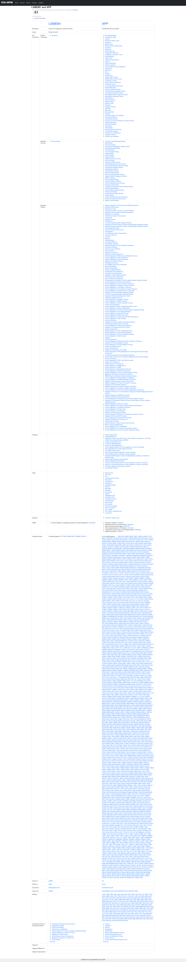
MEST (121, 707)
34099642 (120, 523)
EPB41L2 (124, 632)
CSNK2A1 (128, 608)
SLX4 (115, 809)
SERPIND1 (139, 801)
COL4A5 (130, 602)
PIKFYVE (135, 750)
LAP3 (145, 689)
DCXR (118, 613)
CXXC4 (104, 611)
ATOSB (120, 562)
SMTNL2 (149, 809)
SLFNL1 (104, 809)
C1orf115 (109, 575)
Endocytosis (108, 217)
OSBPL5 (116, 738)
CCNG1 (142, 585)
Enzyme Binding (109, 160)
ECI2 (127, 627)
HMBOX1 (125, 669)
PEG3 (130, 747)
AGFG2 (128, 543)
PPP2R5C (144, 761)
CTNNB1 (109, 609)
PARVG (134, 742)
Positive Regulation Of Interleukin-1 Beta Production (119, 285)
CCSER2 (104, 587)
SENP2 (128, 799)
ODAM (122, 735)
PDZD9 (121, 747)
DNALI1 (126, 622)
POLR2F (129, 757)
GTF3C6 (113, 662)
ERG (111, 634)
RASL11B (150, 778)
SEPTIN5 (145, 799)
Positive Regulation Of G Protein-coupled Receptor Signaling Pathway (124, 310)
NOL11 (112, 729)
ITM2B (124, 681)
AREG (133, 554)
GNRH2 (129, 655)
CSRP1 (133, 608)
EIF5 (108, 630)
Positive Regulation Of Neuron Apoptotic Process (119, 303)
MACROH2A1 (121, 698)
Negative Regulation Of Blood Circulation (116, 404)
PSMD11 (141, 768)
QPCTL (126, 773)
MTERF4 (109, 717)
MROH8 (108, 712)
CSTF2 (141, 608)
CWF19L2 (137, 609)
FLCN (148, 644)
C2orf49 (142, 575)
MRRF (123, 715)
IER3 (130, 674)
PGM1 (104, 749)
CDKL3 (125, 590)
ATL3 (116, 562)
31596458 (119, 531)
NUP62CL (129, 733)
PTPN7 (118, 771)
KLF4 (143, 686)
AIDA (112, 545)
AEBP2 (142, 541)
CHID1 (136, 595)
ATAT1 (131, 561)
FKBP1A (134, 644)
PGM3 (108, 749)
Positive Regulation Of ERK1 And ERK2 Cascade (119, 360)
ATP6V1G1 (105, 564)
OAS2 (108, 735)
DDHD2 (122, 613)
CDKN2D (140, 590)
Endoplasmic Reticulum (111, 53)
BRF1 (115, 571)
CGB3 (150, 594)
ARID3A (110, 557)
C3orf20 (146, 575)
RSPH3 (120, 794)
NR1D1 (104, 731)
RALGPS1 (105, 778)
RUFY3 (104, 796)
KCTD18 (104, 684)
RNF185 (114, 787)
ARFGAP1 (142, 554)
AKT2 (145, 545)
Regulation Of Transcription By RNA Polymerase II (119, 212)
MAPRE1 (130, 702)
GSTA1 (134, 660)
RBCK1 (120, 780)
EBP (107, 627)
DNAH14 (125, 620)
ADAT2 (119, 541)
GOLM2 (139, 655)
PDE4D (134, 745)
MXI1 (115, 719)
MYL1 (129, 719)
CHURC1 (120, 597)
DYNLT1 (125, 625)
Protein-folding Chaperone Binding (114, 190)
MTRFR (135, 717)
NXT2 (147, 733)
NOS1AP (133, 729)
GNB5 (112, 655)
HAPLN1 (104, 665)
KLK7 (115, 688)
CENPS (137, 592)
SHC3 (141, 804)
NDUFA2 (136, 722)
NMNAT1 (123, 728)
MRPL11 (123, 712)
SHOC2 (150, 804)
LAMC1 (137, 689)
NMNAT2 (128, 728)
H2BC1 (124, 663)
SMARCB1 (134, 809)
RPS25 (108, 792)
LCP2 (120, 691)
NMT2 (143, 728)
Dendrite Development (111, 268)
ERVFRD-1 (123, 634)
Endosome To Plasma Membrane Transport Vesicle (119, 121)
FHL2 (106, 644)
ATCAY (135, 561)
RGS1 (111, 783)
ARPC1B (119, 559)
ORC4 (139, 736)
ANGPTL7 (146, 547)
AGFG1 (124, 543)
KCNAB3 (115, 682)
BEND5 (131, 568)
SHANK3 (132, 804)
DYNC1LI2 (114, 625)
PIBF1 (114, 750)
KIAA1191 (140, 684)
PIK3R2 (125, 750)
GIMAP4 (104, 653)
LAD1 (124, 689)
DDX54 (125, 615)
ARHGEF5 (105, 557)
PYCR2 (104, 773)
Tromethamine (109, 481)
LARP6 (108, 691)
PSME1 (104, 769)
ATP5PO (142, 562)
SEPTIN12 (139, 799)
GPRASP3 (124, 658)
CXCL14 (142, 609)
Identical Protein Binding (112, 172)
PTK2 (139, 769)
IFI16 (133, 674)
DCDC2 (142, 611)
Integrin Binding (109, 153)
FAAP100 (148, 635)
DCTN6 (151, 611)
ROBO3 (136, 787)
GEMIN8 (135, 651)
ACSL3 (113, 540)
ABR (108, 538)
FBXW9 (122, 641)
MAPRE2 (135, 702)
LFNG (144, 691)
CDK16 (132, 588)
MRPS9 (119, 715)
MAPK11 (137, 700)
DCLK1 (146, 611)
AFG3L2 (110, 543)
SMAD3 (124, 809)
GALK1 (142, 649)
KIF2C (145, 684)
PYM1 (108, 773)
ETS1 (146, 634)
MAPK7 (148, 700)
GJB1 (124, 653)
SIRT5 (112, 806)
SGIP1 (135, 803)
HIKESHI (104, 669)
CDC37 (104, 588)
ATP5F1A (125, 562)
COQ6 (123, 604)
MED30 (143, 705)
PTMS (147, 769)
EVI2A (111, 635)
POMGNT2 (150, 757)
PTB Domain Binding (111, 192)
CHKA (140, 595)
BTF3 (137, 571)
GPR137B (105, 658)
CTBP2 (146, 608)
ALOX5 (137, 547)
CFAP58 (134, 594)
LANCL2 (141, 689)
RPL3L (109, 790)
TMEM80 (77, 536)
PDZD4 (117, 747)
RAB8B (123, 776)
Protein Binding (56, 141)
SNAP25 (118, 811)
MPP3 (140, 710)
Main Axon (108, 110)
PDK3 (147, 745)
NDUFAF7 (147, 722)
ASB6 (138, 559)
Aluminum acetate (110, 508)
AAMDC (126, 536)
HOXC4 (142, 670)
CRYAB (142, 606)
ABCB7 (131, 536)
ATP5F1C (131, 562)
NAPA (142, 721)
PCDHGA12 (133, 743)
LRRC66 (109, 696)
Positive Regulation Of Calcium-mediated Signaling (119, 334)
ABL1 (150, 536)
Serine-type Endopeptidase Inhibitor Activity (117, 146)
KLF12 (139, 686)
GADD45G (110, 649)
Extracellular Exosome (111, 119)
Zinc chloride (108, 509)
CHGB (132, 595)
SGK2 (138, 803)
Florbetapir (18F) (109, 497)
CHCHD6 (114, 595)
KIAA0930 (128, 684)
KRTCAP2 (105, 689)
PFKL (150, 747)
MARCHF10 (142, 702)
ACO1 (151, 538)
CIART (129, 597)
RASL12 (104, 780)
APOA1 (139, 552)
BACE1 (151, 564)
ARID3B (115, 557)
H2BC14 (129, 663)
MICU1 (104, 709)
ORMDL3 (104, 738)
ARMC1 (143, 557)
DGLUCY (140, 616)
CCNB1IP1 (123, 585)
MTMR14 (124, 717)
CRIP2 (138, 606)
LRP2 (144, 695)
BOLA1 (108, 571)
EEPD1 (145, 627)
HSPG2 (148, 672)
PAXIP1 (151, 742)
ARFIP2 (104, 555)
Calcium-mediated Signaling (113, 270)
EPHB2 (142, 632)
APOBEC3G (145, 552)
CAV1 (124, 581)
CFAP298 (118, 594)
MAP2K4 (120, 700)
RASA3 (126, 778)
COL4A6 (135, 602)
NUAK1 (137, 731)
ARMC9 (104, 559)
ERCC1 (108, 634)
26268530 (137, 530)
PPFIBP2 (138, 759)
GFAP (139, 651)
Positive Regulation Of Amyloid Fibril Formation (118, 418)
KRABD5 (139, 688)
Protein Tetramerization (111, 348)
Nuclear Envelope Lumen (112, 40)
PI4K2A (109, 750)
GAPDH (104, 651)
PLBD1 (107, 754)
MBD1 (124, 703)
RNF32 (119, 787)
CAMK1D (136, 578)
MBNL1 (133, 703)
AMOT (141, 547)
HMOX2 (115, 670)
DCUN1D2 (110, 613)
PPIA (148, 759)
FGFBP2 (135, 642)
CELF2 (115, 592)
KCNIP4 (124, 682)
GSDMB (117, 660)
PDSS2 (109, 747)
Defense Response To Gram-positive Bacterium (118, 332)
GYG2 (139, 662)
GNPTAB (123, 655)
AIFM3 (116, 545)
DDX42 (108, 615)
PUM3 (131, 771)
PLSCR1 (116, 756)
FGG (144, 642)
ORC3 (135, 736)
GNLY (119, 655)
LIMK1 (125, 693)
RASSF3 (109, 780)
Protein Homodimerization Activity (114, 174)
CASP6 (104, 581)
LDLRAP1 (125, 691)
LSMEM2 (69, 536)
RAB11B (145, 773)
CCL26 (117, 585)
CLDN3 (114, 599)
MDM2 (121, 705)
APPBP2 (115, 554)
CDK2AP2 (146, 588)
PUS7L (139, 771)
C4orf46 (114, 576)
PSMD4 (147, 768)
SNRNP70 (148, 811)
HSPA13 (120, 672)
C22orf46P (136, 575)
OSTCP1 (124, 738)
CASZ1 (113, 581)
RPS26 (113, 792)
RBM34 (129, 780)
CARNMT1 (135, 580)
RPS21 (104, 792)
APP (105, 23)
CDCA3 (119, 588)
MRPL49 (124, 714)
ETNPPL (142, 634)
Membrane (55, 35)
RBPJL (104, 782)
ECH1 (110, 627)
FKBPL (144, 644)
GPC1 (135, 656)
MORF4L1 (129, 710)
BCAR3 (122, 566)
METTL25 (138, 707)
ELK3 (121, 630)
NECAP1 (142, 724)
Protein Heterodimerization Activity (115, 183)
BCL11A (135, 566)
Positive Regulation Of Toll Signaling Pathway (118, 311)
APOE (111, 554)
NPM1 (149, 729)
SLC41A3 (121, 808)
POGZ (147, 756)
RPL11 (119, 789)
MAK (150, 698)
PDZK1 (126, 747)
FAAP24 (104, 637)
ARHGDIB (143, 555)
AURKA (131, 564)
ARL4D (125, 557)
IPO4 (112, 679)
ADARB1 (114, 541)
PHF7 (127, 749)
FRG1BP (148, 646)
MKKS (116, 709)
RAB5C (114, 776)
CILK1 (133, 597)
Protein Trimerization (111, 358)
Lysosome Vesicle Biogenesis (113, 445)
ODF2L (130, 735)
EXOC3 (115, 635)
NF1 (120, 726)
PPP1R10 (114, 761)
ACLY (147, 538)
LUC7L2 (142, 696)
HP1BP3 (150, 670)
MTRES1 (129, 717)
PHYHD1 (104, 750)
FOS (131, 646)
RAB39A (140, 775)
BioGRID (36, 18)
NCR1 (119, 722)
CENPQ (132, 592)
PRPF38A (136, 764)
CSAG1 (147, 606)
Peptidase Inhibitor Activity (112, 162)
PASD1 (139, 742)
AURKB (135, 564)
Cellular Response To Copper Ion (114, 364)
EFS (103, 628)
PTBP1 (118, 769)
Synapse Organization (111, 329)
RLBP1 (115, 785)
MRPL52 (129, 714)
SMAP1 (129, 809)
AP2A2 (142, 550)
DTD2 (128, 623)
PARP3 (125, 742)
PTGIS (131, 769)
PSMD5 (151, 768)
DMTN (116, 620)
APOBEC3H (105, 554)
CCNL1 (147, 585)
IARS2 (117, 674)
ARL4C (120, 557)
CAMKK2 (147, 578)
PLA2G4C (133, 752)
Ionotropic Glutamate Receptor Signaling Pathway (119, 294)
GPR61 (114, 658)
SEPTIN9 (150, 799)
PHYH (150, 749)
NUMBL (120, 733)
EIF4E (151, 628)
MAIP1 (147, 698)
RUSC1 (108, 796)
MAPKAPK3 (123, 702)
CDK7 (116, 590)
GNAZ (108, 655)
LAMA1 (132, 689)
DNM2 (131, 622)
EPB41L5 (136, 632)
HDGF (116, 667)
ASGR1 (147, 559)
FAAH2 (143, 635)
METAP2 (126, 707)
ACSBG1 (108, 540)
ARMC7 (148, 557)
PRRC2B (122, 766)
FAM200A (140, 637)
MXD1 (112, 719)
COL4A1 (115, 602)
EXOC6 (120, 635)
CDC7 (114, 588)
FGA (116, 642)
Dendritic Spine (109, 101)
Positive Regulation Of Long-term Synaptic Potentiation (120, 388)
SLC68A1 (139, 808)
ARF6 (137, 554)
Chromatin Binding (110, 145)
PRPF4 (141, 764)
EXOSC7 (135, 635)
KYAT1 (110, 689)
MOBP (118, 710)
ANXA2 (119, 550)
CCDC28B (129, 583)
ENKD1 (137, 630)
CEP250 (147, 592)
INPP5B (146, 677)
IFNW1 (108, 675)
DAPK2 (133, 611)
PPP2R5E (150, 761)
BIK (147, 568)
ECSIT (131, 627)
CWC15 (132, 609)
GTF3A (109, 662)
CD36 (131, 587)
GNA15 (150, 653)
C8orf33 (128, 576)
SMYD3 (110, 811)
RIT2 (107, 785)
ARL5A (129, 557)
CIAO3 (125, 597)
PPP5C (109, 762)
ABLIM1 (104, 538)
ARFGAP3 (148, 554)
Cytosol (107, 61)
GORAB (144, 655)
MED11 (129, 705)
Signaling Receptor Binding (112, 148)
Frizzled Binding (109, 150)
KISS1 (125, 686)
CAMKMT (105, 580)
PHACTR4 (113, 749)
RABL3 (127, 776)
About (17, 3)
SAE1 (142, 796)
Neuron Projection (110, 100)
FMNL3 (117, 646)
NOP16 (129, 729)
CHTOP (115, 597)
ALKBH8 (132, 547)
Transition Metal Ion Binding (113, 181)
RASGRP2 (132, 778)
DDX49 (121, 615)
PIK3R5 (130, 750)
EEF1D (141, 627)
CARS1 (141, 580)
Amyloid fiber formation (111, 468)
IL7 (118, 677)
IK (139, 675)
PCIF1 (151, 743)
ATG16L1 (108, 562)
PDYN (113, 747)
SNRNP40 (142, 811)
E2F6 (144, 625)
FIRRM (126, 644)
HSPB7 (134, 672)
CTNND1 (115, 609)
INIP (134, 677)
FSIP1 (117, 648)
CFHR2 (143, 594)
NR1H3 (108, 731)
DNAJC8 (121, 622)
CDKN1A (129, 590)
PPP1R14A (120, 761)
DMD (108, 620)
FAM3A (109, 639)
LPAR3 (130, 695)
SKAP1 (131, 806)
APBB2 (118, 552)
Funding (34, 3)
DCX (114, 613)
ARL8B (139, 557)
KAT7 (149, 681)
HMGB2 (150, 669)
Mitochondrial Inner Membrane (113, 46)
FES (108, 642)
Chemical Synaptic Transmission (114, 230)
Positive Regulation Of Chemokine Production (118, 282)
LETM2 (135, 691)
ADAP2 (109, 541)
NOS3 (138, 729)
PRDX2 (136, 762)
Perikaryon (108, 105)
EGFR (106, 628)
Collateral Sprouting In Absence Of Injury (116, 324)
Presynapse (108, 126)
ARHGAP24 (129, 555)
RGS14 (119, 783)
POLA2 (151, 756)
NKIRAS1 (149, 726)
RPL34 (140, 789)
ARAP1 (124, 554)
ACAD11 (125, 538)
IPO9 (115, 679)
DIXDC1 (134, 618)
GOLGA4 (133, 655)
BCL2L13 (104, 568)
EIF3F (139, 628)
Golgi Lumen (108, 58)
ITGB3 (114, 681)
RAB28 (122, 775)
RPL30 (131, 789)
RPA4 (107, 789)
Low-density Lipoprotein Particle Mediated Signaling (119, 355)
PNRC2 (139, 756)
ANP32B (114, 550)
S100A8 (134, 796)
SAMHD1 (147, 796)
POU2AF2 (114, 759)
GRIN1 (108, 660)
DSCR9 (121, 623)
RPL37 (148, 789)
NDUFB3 (109, 724)
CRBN (123, 606)
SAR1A (109, 797)
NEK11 (112, 726)
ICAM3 (121, 674)
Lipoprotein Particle (110, 134)
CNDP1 (109, 601)
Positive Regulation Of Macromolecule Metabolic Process (121, 256)
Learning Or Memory (111, 235)
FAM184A (134, 637)
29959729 (130, 524)
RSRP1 (129, 794)
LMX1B (122, 695)
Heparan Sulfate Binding (112, 200)
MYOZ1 (149, 719)
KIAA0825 (122, 684)
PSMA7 (127, 768)
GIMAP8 (120, 653)
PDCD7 (125, 745)
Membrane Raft (109, 112)
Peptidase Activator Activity (113, 159)
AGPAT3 (141, 543)
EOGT (103, 632)
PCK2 (107, 745)
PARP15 (120, 742)
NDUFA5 (141, 722)
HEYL (137, 667)
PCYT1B (115, 745)
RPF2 (115, 789)
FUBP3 (125, 648)
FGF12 (122, 642)
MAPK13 (143, 700)
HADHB (146, 663)
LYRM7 (109, 698)
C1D (152, 573)
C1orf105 (104, 575)
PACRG (118, 740)
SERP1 (120, 801)
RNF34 (123, 787)
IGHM (127, 675)
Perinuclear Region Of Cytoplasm (114, 115)
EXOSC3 (130, 635)
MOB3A (109, 710)
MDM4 (125, 705)
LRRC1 (148, 695)
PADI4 (123, 740)
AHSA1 (104, 545)
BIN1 (149, 568)
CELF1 (110, 592)
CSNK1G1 (116, 608)
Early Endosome (109, 51)
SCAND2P (133, 797)
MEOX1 (113, 707)
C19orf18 (142, 573)
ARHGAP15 (115, 555)
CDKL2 (120, 590)
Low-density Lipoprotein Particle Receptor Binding (119, 186)
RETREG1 (135, 782)
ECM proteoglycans (110, 436)
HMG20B (140, 669)
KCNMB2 (146, 682)
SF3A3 (118, 803)
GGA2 (147, 651)
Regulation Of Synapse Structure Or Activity (117, 327)
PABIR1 (108, 740)
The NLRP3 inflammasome (112, 450)
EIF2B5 (130, 628)
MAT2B (118, 703)
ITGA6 (104, 681)
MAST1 (109, 703)
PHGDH (135, 749)
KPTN (135, 688)
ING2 (128, 677)
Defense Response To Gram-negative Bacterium (118, 331)
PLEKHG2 (127, 754)
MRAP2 (150, 710)
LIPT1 (148, 693)
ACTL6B (122, 540)
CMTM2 (151, 599)
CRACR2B (114, 606)
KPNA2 (126, 688)
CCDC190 (123, 583)
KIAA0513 (116, 684)
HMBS (130, 669)
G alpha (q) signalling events (113, 442)
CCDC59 (145, 583)
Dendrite (107, 74)
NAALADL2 (129, 721)
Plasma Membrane (110, 63)
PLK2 (151, 754)
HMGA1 (145, 669)
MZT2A (111, 721)
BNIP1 (149, 569)
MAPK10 (132, 700)
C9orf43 (133, 576)
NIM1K (144, 726)
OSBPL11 (110, 738)
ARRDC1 (130, 559)
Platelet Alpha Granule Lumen (113, 79)
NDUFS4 (125, 724)
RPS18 (139, 790)
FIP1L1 (121, 644)
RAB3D (150, 775)
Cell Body (108, 108)
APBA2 (104, 552)
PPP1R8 (138, 761)
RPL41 (113, 790)
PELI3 (134, 747)
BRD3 (112, 571)
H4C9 (137, 663)
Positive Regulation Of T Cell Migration (116, 426)
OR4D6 (122, 736)
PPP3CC (104, 762)
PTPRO (122, 771)
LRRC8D (114, 696)
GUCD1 (129, 662)
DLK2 (151, 618)
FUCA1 (130, 648)
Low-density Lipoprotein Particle (114, 93)
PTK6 (143, 769)
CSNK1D (104, 608)
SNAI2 (114, 811)
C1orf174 (120, 575)
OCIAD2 (117, 735)
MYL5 (137, 719)
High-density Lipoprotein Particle (114, 96)
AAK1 (122, 536)
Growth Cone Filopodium (112, 136)
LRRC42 (104, 696)
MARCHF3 (149, 702)
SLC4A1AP (133, 808)
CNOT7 (113, 601)
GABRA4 (104, 649)
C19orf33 (147, 573)
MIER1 (108, 709)
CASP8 (109, 581)
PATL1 (143, 742)
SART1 (113, 797)
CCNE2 (137, 585)
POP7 (109, 759)
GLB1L (128, 653)
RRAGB (150, 792)
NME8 (118, 728)
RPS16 (135, 790)
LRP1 (136, 695)
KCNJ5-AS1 (135, 682)
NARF (150, 721)
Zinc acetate (108, 504)
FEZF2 (112, 642)
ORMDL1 (147, 736)
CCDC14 (151, 581)
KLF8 (103, 688)
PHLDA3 (145, 749)
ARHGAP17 (122, 555)
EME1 (129, 630)
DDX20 (104, 615)
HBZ (142, 665)
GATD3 (123, 651)
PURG (135, 771)
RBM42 (138, 780)
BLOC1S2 (124, 569)
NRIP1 (112, 731)
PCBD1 (113, 743)
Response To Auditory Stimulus (114, 261)
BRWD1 (129, 571)
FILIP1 (117, 644)
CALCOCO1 (121, 578)
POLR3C (140, 757)
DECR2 (138, 615)
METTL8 (149, 707)
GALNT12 (147, 649)
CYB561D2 (109, 611)
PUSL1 (144, 771)
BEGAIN (121, 568)
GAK (128, 649)
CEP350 (104, 594)
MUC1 (144, 717)
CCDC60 (150, 583)
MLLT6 (129, 709)
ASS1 (118, 561)
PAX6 (146, 742)
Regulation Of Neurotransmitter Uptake (116, 350)
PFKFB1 (145, 747)
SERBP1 (109, 801)
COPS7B (113, 604)
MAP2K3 (115, 700)
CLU (137, 599)
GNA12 (145, 653)
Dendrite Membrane (110, 87)
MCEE (140, 703)
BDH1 (113, 568)
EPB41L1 (118, 632)
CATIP (120, 581)
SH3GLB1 (122, 804)
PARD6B (115, 742)
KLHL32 (107, 688)
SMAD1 (119, 809)
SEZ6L (114, 803)
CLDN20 (109, 599)
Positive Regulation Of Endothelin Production (117, 407)
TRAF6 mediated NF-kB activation (114, 461)
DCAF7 (137, 611)
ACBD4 (131, 538)
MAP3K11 (126, 700)
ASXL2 (127, 561)
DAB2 (128, 611)
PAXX (103, 743)
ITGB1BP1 (109, 681)
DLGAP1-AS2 (141, 618)
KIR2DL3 (120, 686)
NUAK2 (142, 731)
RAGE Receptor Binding (112, 188)
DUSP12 (141, 623)
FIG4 (113, 644)
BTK (140, 571)
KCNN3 (151, 682)
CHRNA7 (109, 597)
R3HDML (135, 773)
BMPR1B (141, 569)
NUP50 (124, 733)
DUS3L (137, 623)
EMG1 (133, 630)
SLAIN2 (140, 806)
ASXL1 (122, 561)
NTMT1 (128, 731)
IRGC (129, 679)
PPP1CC (108, 761)
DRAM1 (111, 623)
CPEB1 (147, 604)
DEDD (142, 615)
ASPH (108, 561)
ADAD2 (151, 540)
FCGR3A (130, 641)
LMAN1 (104, 695)
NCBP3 (116, 722)
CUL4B (128, 609)
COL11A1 (135, 601)
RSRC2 (125, 794)
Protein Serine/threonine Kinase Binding (116, 197)
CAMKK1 (142, 578)
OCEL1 (112, 735)
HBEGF (127, 665)
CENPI (128, 592)
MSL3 (135, 715)
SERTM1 (145, 801)
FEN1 (143, 641)
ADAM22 (104, 541)
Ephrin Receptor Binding (112, 179)
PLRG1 (108, 756)
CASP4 (150, 580)
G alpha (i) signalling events (113, 443)
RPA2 (103, 789)
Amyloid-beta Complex (111, 131)
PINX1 (104, 752)
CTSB (119, 609)
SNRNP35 (136, 811)
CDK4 (103, 590)
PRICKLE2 (146, 762)
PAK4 (146, 740)
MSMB (139, 715)
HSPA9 (129, 672)
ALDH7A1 (110, 547)
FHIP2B (148, 642)
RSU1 (133, 794)
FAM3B (114, 639)
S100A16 (129, 796)
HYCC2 (108, 674)
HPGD (104, 672)
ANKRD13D (110, 548)
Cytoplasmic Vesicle (111, 81)
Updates (40, 3)
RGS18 (124, 783)
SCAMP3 (127, 797)
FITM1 (130, 644)
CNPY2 (118, 601)
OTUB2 (134, 738)
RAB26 (113, 775)
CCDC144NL (105, 583)
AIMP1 (120, 545)
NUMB (115, 733)
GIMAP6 (114, 653)
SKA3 (126, 806)
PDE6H (139, 745)
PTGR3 (136, 769)
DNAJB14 (136, 620)
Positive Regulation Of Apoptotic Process (116, 299)
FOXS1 (143, 646)
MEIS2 (109, 707)
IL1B (103, 677)
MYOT (145, 719)
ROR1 (146, 787)
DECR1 (134, 615)
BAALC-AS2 (145, 564)
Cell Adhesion (109, 221)
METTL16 (132, 707)
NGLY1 (136, 726)
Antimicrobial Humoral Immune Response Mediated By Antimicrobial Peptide (126, 357)
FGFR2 (141, 642)
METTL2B (144, 707)
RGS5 (131, 783)
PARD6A (109, 742)
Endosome (108, 49)
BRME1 (120, 571)
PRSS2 (127, 766)
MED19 (134, 705)
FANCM (144, 639)
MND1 (145, 709)
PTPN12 (113, 771)
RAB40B (104, 776)
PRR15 (108, 766)
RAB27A (117, 775)
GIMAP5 (109, 653)
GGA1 (143, 651)
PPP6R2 (114, 762)
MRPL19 (128, 712)
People (28, 3)
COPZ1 (119, 604)
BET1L (136, 568)
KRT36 (145, 688)
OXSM (142, 738)
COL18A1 (146, 601)
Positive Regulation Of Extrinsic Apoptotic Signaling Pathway (122, 430)
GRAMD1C (134, 658)
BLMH (113, 569)
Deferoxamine (109, 473)
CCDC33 (135, 583)
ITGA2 (143, 679)
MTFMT (115, 717)
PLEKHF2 (121, 754)
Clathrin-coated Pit (110, 65)
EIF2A (121, 628)
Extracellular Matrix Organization (114, 277)
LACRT (120, 689)
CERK (113, 594)
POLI (121, 757)
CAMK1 (131, 578)
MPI (137, 710)
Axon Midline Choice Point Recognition (116, 264)
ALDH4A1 (105, 547)
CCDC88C (105, 585)
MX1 (108, 719)
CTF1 (149, 608)
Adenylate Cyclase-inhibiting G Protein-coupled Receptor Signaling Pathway (126, 226)
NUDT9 (111, 733)
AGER (119, 543)
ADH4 (126, 541)
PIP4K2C (108, 752)
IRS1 (132, 679)
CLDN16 (104, 599)
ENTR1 (145, 630)
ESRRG (129, 634)
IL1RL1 (107, 677)
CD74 (138, 587)
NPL (146, 729)
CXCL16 (147, 609)
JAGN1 (128, 681)
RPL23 (127, 789)
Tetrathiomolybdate (110, 485)
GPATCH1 (124, 656)
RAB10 (141, 773)
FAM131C (116, 637)
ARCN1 (129, 554)
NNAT (146, 728)
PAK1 (139, 740)
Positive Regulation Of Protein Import (115, 409)
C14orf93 (120, 573)
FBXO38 (117, 641)
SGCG (131, 803)
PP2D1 (125, 759)
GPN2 (144, 656)
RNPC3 (132, 787)
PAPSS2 (104, 742)
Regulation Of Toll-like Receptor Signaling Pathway (119, 292)
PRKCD (109, 764)
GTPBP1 (118, 662)
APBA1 (150, 550)
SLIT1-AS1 (110, 809)
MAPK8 (104, 702)
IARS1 (113, 674)
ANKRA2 (104, 548)
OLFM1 (138, 735)
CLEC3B (118, 599)
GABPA (151, 648)
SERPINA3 (126, 801)
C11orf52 (109, 573)
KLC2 (132, 686)
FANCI (140, 639)
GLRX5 (141, 653)
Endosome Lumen (110, 84)
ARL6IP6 (133, 557)
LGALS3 (104, 693)
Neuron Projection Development (114, 278)
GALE (137, 649)
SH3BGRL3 (105, 804)
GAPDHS (109, 651)
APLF (135, 552)
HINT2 (109, 669)
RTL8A (145, 794)
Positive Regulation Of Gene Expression (116, 257)
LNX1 (126, 695)
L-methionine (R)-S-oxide (112, 478)
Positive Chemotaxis (111, 339)
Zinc (106, 476)
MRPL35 (114, 714)
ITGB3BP (119, 681)
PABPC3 (113, 740)
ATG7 (113, 562)
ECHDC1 (114, 627)
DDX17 (140, 613)
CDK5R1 (111, 590)
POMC (145, 757)
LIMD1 (121, 693)
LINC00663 (138, 693)
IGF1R (124, 675)
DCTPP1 (104, 613)
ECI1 (124, 627)
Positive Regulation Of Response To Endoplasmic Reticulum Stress (124, 414)
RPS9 (140, 792)
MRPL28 (149, 712)
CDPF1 (145, 590)
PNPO (134, 756)
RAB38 (136, 775)
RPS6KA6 (129, 792)
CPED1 (104, 606)
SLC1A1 (150, 806)
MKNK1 (120, 709)
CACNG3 (115, 578)
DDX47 (117, 615)
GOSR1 (104, 656)
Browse (22, 3)
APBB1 (113, 552)
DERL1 (122, 616)
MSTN (143, 715)
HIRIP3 (117, 669)
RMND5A (120, 785)
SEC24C (111, 799)
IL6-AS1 (114, 677)
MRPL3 (104, 714)
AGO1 (132, 543)
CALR (127, 578)
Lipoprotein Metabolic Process (113, 297)
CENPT (142, 592)
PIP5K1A (114, 752)
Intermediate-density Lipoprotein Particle (116, 94)
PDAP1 (121, 745)
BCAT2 (126, 566)
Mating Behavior (109, 240)
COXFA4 (142, 604)
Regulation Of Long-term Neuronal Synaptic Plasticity (120, 322)
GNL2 (115, 655)
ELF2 (114, 630)
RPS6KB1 (135, 792)
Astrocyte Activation (111, 320)
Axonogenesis (109, 231)
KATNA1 (104, 682)
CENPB (123, 592)
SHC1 (137, 804)
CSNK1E (109, 608)
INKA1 (138, 677)
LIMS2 (129, 693)
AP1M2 (137, 550)
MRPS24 (109, 715)
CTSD (123, 609)
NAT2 (103, 722)
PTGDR (127, 769)
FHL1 (103, 644)
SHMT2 (145, 804)
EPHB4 (146, 632)
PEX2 (141, 747)
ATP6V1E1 (148, 562)
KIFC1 (112, 686)
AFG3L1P (105, 543)
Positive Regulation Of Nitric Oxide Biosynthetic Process (121, 306)
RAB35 (131, 775)
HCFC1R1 (147, 665)
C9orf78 (143, 576)
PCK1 (103, 745)
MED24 (138, 705)
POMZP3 (104, 759)
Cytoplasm (108, 42)
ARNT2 (114, 559)
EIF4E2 (104, 630)
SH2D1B (147, 803)
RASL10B (144, 778)
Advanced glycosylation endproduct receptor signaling (120, 452)
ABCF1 (136, 536)
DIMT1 (121, 618)
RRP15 (104, 794)
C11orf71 (115, 573)
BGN (139, 568)
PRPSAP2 (147, 764)
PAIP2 (135, 740)
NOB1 (103, 729)
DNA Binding (108, 143)
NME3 (111, 728)
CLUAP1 (141, 599)
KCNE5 (120, 682)
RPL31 (136, 789)
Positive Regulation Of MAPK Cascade (116, 301)
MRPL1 (113, 712)
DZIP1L (140, 625)
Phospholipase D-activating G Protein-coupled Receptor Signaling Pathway (126, 280)
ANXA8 (128, 550)
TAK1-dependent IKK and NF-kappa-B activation (118, 449)
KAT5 (145, 681)
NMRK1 (134, 728)
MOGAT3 (123, 710)
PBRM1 (108, 743)
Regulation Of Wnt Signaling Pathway (115, 275)
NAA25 (115, 721)
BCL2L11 (146, 566)
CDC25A (147, 587)
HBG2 (134, 665)
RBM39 (133, 780)
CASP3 (145, 580)
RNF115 (140, 785)
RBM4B (142, 780)
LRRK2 (119, 696)
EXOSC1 (124, 635)
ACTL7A (127, 540)
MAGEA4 (136, 698)
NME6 (115, 728)
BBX (113, 566)
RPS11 (122, 790)
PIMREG (144, 750)
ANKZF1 (108, 550)
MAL (73, 536)
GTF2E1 (147, 660)
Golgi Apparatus (109, 56)
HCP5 (103, 667)
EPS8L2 (151, 632)
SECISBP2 (118, 799)
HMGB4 (104, 670)
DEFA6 (150, 615)
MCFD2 (145, 703)
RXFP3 (124, 796)
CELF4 (119, 592)
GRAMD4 (140, 658)
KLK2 (111, 688)
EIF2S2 (135, 628)
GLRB (137, 653)
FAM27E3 (146, 637)
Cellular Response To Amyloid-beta (115, 411)
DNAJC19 (110, 622)
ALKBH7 (126, 547)
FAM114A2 (110, 637)
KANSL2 (141, 681)
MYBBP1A (121, 719)
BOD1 (103, 571)
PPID (151, 759)
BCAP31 (117, 566)
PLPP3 (104, 756)
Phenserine (108, 483)
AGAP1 (115, 543)
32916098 (92, 523)
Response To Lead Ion (111, 252)
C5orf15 (118, 576)
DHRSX (104, 618)
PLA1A (128, 752)
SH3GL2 (116, 804)
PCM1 (111, 745)
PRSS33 (141, 766)
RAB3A (145, 775)
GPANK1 (118, 656)
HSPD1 (144, 672)
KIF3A (149, 684)
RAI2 (146, 776)
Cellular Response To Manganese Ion (115, 365)
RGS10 (115, 783)
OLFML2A (105, 736)
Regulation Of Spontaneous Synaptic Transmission (119, 381)
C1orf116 (115, 575)
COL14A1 (140, 601)
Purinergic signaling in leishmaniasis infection (118, 466)
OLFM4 (147, 735)
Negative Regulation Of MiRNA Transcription (117, 395)
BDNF (117, 568)
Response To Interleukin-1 (112, 362)
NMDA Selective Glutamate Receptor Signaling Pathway (121, 376)
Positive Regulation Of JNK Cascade (115, 318)
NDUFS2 (120, 724)
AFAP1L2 (147, 541)
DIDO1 (117, 618)
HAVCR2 (118, 665)
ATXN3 (121, 564)
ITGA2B (148, 679)
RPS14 (130, 790)
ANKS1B (143, 548)
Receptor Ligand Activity (112, 185)
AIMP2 (124, 545)
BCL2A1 (140, 566)
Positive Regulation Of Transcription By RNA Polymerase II (121, 317)
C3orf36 (104, 576)
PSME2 (109, 769)
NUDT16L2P (105, 733)
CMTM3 (104, 601)
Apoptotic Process (110, 219)
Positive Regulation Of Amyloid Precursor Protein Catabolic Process (124, 398)
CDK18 (141, 588)
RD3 (125, 782)
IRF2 (126, 679)
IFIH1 (139, 674)
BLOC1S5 (130, 569)
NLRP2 (107, 728)
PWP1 (148, 771)
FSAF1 (109, 648)
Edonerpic (108, 490)
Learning (107, 237)
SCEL (141, 797)
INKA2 (142, 677)
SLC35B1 (110, 808)
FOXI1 (135, 646)
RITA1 (111, 785)
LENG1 (131, 691)
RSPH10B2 (114, 794)
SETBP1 (104, 803)
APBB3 (122, 552)
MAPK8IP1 (110, 702)
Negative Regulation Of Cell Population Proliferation (119, 245)
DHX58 (113, 618)
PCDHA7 (126, 743)
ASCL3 (142, 559)
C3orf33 (151, 575)
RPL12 (123, 789)
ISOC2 (139, 679)
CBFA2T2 (133, 581)
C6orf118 (123, 576)
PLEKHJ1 (133, 754)
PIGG (117, 750)
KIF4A (108, 686)
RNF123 (145, 785)
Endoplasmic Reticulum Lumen (114, 54)
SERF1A (115, 801)
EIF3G (143, 628)
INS (150, 677)
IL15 (145, 675)
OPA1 (109, 736)
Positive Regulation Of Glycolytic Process (117, 313)
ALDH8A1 (116, 547)
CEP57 (109, 594)
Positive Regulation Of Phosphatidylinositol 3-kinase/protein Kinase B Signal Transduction (126, 352)
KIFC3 (116, 686)
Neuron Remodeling (110, 266)
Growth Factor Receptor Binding (114, 193)
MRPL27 (144, 712)
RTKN (140, 794)
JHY (132, 681)
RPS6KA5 (123, 792)
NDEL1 (128, 722)
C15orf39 (126, 573)
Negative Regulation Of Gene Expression (116, 259)
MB (122, 703)
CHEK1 (123, 595)
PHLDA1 (140, 749)
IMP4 (124, 677)
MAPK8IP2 (116, 702)
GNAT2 (104, 655)
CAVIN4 (128, 581)
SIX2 (123, 806)
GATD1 (118, 651)
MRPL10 (117, 712)
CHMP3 (149, 595)
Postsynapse (108, 128)
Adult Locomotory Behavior (112, 249)
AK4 (128, 545)
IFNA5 (148, 674)
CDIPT (128, 588)
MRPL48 (119, 714)
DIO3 (125, 618)
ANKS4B (149, 548)
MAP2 (110, 700)
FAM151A (128, 637)
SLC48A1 (127, 808)
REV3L (146, 782)
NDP (132, 722)
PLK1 (148, 754)
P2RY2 (104, 740)
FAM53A (129, 639)
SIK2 (108, 806)
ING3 (131, 677)
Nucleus (107, 39)
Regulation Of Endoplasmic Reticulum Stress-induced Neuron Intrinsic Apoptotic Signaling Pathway (127, 401)
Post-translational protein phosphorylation (116, 459)
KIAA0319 (110, 684)
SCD (138, 797)
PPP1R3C (133, 761)
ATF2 (139, 561)
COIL (130, 601)
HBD (123, 665)
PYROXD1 (113, 773)
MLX (132, 709)
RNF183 (109, 787)
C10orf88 (104, 573)
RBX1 (108, 782)
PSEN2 (113, 768)
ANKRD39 (126, 548)
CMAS (146, 599)
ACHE (139, 538)
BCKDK (131, 566)
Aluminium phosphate (111, 506)
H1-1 (149, 662)
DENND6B (111, 616)
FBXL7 (112, 641)
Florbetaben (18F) (110, 495)
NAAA (124, 721)
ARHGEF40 (149, 555)
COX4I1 (127, 604)
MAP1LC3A (105, 700)
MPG (133, 710)
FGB (119, 642)
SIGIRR (104, 806)
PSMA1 (117, 768)
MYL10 (133, 719)
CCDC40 (140, 583)
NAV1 (107, 722)
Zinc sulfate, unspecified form (113, 511)
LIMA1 (112, 693)
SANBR (104, 797)
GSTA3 (138, 660)
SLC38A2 (115, 808)
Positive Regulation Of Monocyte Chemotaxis (118, 371)
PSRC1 (114, 769)
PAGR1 (131, 740)
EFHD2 (150, 627)
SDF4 (107, 799)
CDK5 (107, 590)
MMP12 (141, 709)
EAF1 (151, 625)
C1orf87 (130, 575)
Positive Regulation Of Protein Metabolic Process (119, 344)
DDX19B (149, 613)
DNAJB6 (142, 620)
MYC (125, 719)
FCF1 (126, 641)
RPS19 (144, 790)
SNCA (123, 811)
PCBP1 (122, 743)
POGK (143, 756)
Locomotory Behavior (111, 242)
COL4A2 (120, 602)
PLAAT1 (144, 752)
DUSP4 (109, 625)
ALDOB (122, 547)
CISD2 (144, 597)
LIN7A (133, 693)
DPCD (134, 622)
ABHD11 (146, 536)
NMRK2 (138, 728)
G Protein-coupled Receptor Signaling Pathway (118, 223)
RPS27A (117, 792)
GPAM (113, 656)
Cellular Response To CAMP (113, 367)
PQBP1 (119, 762)
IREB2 (122, 679)
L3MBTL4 (115, 689)
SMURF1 (104, 811)
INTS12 (104, 679)
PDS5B (104, 747)
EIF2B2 (126, 628)
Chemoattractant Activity (112, 171)
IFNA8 (104, 675)
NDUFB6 (115, 724)
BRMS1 (124, 571)
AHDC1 (150, 543)
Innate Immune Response (112, 304)
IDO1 (127, 674)
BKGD (109, 569)
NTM (124, 731)
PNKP (125, 756)
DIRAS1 (129, 618)
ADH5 (130, 541)
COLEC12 (141, 602)
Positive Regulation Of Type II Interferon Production (119, 284)
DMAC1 (104, 620)
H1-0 (146, 662)
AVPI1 (140, 564)
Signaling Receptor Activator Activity (115, 164)
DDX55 (129, 615)
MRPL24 (138, 712)
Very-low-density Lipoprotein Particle (115, 91)
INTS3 (108, 679)
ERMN (118, 634)
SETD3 (109, 803)
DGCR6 (130, 616)
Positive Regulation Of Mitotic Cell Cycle (116, 315)
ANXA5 (123, 550)
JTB (134, 681)
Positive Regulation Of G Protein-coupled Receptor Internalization (123, 405)
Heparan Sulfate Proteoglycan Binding (115, 176)
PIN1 (149, 750)
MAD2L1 (127, 698)
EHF (110, 628)
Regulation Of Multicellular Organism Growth (117, 296)
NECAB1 (131, 724)
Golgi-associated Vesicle (112, 60)
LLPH (152, 693)
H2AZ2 (120, 663)
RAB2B (127, 775)
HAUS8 (114, 665)
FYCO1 (134, 648)
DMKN (112, 620)
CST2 (137, 608)
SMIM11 (144, 809)
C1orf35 (126, 575)
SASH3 (118, 797)
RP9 (149, 787)
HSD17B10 (114, 672)
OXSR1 (146, 738)
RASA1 (122, 778)
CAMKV (110, 580)
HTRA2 (104, 674)
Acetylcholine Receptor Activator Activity (116, 166)
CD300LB (121, 587)
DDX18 (144, 613)
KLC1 (128, 686)
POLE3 (114, 757)
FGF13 (127, 642)
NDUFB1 (104, 724)
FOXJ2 (139, 646)
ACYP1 (146, 540)
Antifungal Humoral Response (113, 273)
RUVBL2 (113, 796)
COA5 (122, 601)
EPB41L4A (130, 632)
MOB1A (149, 709)
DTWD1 (132, 623)
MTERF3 (104, 717)
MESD (117, 707)
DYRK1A (130, 625)
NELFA (117, 726)
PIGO (121, 750)
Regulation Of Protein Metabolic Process (116, 343)
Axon (106, 72)
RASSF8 (114, 780)
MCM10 (149, 703)
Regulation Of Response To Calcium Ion (116, 419)
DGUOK (145, 616)
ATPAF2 (111, 564)
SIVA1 (119, 806)
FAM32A (104, 639)
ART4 (134, 559)
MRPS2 (104, 715)
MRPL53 (135, 714)
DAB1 (125, 611)
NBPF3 (111, 722)
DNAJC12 (105, 622)
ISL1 (136, 679)
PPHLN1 (143, 759)
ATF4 (142, 561)
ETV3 (150, 634)
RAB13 (150, 773)
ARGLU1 (109, 555)
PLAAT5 (149, 752)
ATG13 (104, 562)
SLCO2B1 (150, 808)
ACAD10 (120, 538)
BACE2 (104, 566)
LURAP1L (147, 696)
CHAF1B (109, 595)
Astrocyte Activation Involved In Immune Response (119, 210)
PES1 (137, 747)
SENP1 (123, 799)
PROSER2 (130, 764)
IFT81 (116, 675)
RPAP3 (111, 789)
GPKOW (139, 656)
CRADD (119, 606)
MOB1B (104, 710)
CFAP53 (129, 594)
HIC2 (143, 667)
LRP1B (140, 695)
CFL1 (147, 594)
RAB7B (118, 776)
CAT (117, 581)
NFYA (128, 726)
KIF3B (104, 686)
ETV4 (103, 635)
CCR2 (150, 585)
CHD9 (119, 595)
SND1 (131, 811)
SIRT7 (116, 806)
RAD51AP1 (133, 776)
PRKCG (114, 764)
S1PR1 (139, 796)
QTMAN (130, 773)
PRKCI (119, 764)
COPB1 (104, 604)
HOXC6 (146, 670)
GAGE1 (124, 649)
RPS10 (117, 790)
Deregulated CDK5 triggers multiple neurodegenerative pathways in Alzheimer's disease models (127, 456)
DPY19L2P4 (105, 623)
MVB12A (104, 719)
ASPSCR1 (113, 561)
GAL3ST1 (132, 649)
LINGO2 (144, 693)
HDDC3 (112, 667)
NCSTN (124, 722)
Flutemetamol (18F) (110, 499)
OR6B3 (127, 736)
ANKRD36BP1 (118, 548)
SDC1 (103, 799)
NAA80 (120, 721)
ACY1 (142, 540)
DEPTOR (117, 616)
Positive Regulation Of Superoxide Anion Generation (119, 291)
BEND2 (127, 568)
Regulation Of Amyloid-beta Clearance (116, 385)
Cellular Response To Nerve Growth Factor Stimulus (119, 423)
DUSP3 (104, 625)
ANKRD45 (132, 548)
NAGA (138, 721)
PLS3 (112, 756)
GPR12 (148, 656)
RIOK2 (148, 783)
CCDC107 (145, 581)
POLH (118, 757)
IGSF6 (136, 675)
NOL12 (116, 729)
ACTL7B (132, 540)
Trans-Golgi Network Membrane (114, 86)
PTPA (108, 771)
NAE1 (134, 721)
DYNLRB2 (120, 625)
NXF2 (139, 733)
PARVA (130, 742)
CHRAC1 (104, 597)
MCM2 (104, 705)
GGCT (151, 651)
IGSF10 (132, 675)
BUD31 (144, 571)
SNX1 (108, 813)
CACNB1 (104, 578)
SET (149, 801)
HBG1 (131, 665)
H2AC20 (110, 663)
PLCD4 (116, 754)
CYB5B (115, 611)
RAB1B (108, 775)
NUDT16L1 (147, 731)
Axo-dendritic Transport (111, 244)
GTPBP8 (124, 662)
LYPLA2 (104, 698)
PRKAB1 (104, 764)
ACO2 (103, 540)
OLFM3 (142, 735)
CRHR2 (133, 606)
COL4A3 (125, 602)
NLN (103, 728)
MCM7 (112, 705)
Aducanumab (108, 502)
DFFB (126, 616)
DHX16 (109, 618)
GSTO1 (143, 660)
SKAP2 (135, 806)
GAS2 (114, 651)
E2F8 (147, 625)
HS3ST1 (108, 672)
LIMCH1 (116, 693)
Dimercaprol (108, 492)
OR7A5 (131, 736)
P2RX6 (151, 738)
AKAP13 (132, 545)
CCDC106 (139, 581)
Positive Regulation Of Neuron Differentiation (117, 308)
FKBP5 (140, 644)
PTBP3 (123, 769)
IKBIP (142, 675)
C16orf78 (131, 573)
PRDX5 (140, 762)
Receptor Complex (110, 107)
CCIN (109, 585)
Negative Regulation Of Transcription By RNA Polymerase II (122, 205)
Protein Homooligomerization (113, 346)
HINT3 (113, 669)
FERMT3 (104, 642)
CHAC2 (104, 595)
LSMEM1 (55, 23)
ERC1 (103, 634)
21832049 (74, 10)
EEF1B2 (136, 627)
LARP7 (113, 691)
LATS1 (117, 691)
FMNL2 (113, 646)
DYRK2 (136, 625)
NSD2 (116, 731)
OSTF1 (129, 738)
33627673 (126, 526)
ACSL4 (118, 540)
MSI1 (131, 715)
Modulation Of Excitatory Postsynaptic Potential (118, 374)
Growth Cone (108, 75)
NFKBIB (124, 726)
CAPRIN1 (121, 580)
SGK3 (142, 803)
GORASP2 (150, 655)
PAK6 (149, 740)
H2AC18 (105, 663)
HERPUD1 (132, 667)
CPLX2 (109, 606)
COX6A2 (137, 604)
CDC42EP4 (109, 588)
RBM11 (124, 780)
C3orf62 (109, 576)
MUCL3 (148, 717)
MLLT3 (124, 709)
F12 (140, 635)
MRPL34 (109, 714)
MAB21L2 (114, 698)
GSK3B (122, 660)
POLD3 (104, 757)
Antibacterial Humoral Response (114, 271)
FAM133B (122, 637)
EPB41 (114, 632)
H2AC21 (115, 663)
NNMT (150, 728)
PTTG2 (127, 771)
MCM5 (108, 705)
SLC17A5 (145, 806)
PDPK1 (151, 745)
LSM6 (123, 696)
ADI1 (133, 541)
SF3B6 (126, 803)
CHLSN (144, 595)
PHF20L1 (123, 749)
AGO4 (136, 543)
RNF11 (136, 785)
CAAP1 (147, 576)
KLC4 (135, 686)
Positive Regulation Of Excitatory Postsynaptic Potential (121, 428)
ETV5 (107, 635)
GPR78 (119, 658)
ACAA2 (116, 538)
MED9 (151, 705)
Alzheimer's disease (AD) (112, 518)
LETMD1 (139, 691)
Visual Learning (109, 250)
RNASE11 (130, 785)
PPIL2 (103, 761)
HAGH (150, 663)
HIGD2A (147, 667)
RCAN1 (112, 782)
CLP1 (134, 599)
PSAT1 (104, 768)
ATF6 (145, 561)
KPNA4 (131, 688)
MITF (112, 709)
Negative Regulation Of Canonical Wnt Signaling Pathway (121, 372)
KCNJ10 (129, 682)
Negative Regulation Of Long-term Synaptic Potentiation (120, 386)
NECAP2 (147, 724)
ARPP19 (124, 559)
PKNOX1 (123, 752)
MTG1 (119, 717)
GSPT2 (129, 660)
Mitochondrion (109, 44)
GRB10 (146, 658)
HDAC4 (108, 667)
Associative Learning (111, 247)
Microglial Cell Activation (112, 207)
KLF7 (149, 686)
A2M (119, 536)
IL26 (110, 677)
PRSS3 (137, 766)
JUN (137, 681)
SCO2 (145, 797)
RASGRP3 (138, 778)
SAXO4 (122, 797)
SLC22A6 (104, 808)
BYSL (148, 571)
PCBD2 (117, 743)
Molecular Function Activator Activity (115, 199)
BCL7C (110, 568)
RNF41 (127, 787)
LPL (133, 695)
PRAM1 (124, 762)
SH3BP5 (111, 804)
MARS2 (104, 703)
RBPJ (151, 780)
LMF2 (112, 695)
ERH (114, 634)
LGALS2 (148, 691)
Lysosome (108, 47)
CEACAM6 (105, 592)
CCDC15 (117, 583)
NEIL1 (108, 726)
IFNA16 (144, 674)
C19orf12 (137, 573)
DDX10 (136, 613)
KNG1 (122, 688)
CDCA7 (123, 588)
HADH (141, 663)
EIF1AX (117, 628)
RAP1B (110, 778)
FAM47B (118, 639)
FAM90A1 (135, 639)
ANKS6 (104, 550)
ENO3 (141, 630)
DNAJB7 (147, 620)
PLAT (103, 754)
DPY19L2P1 (143, 622)
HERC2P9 (126, 667)
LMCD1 (109, 695)
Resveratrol (108, 480)
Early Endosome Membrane (113, 82)
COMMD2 (147, 602)
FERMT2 (147, 641)
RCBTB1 (117, 782)
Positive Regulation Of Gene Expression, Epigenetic (119, 378)
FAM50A (124, 639)
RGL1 (107, 783)
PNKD (121, 756)
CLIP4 (127, 599)
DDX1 (132, 613)
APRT (120, 554)
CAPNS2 (115, 580)
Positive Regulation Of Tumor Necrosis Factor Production (121, 289)
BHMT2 (143, 568)
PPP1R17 (127, 761)
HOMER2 (126, 670)
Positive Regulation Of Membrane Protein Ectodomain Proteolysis (123, 341)
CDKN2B (134, 590)
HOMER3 (132, 670)
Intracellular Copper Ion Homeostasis (115, 216)
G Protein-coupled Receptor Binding (115, 141)
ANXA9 (133, 550)
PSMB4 (132, 768)
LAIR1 (128, 689)
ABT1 (111, 538)
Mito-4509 (108, 488)
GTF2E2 (104, 662)
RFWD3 (150, 782)
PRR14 (104, 766)
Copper (107, 494)
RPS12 (126, 790)
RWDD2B (119, 796)
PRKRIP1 (123, 764)
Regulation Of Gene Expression (114, 254)
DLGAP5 (147, 618)
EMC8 (125, 630)
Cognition (107, 338)
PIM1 (140, 750)
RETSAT (140, 782)
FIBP (110, 644)
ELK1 (117, 630)
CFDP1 (139, 594)
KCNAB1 (109, 682)
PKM (118, 752)
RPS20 (148, 790)
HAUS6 (109, 665)
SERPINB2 (132, 801)
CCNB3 (128, 585)
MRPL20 (133, 712)
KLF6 (146, 686)
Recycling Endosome (111, 117)
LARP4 (104, 691)
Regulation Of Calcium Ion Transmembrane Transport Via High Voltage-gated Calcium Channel (129, 392)
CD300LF (127, 587)
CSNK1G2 (122, 608)
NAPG (146, 721)
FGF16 (131, 642)
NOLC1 (124, 729)
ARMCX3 (109, 559)
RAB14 (104, 775)
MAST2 (113, 703)
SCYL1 (149, 797)
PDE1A (130, 745)
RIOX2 (104, 785)
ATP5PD (137, 562)
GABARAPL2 (145, 648)
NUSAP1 (135, 733)
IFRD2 (112, 675)
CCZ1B (117, 587)
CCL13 (113, 585)
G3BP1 (139, 648)
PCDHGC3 (140, 743)
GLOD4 (133, 653)
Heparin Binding (109, 157)
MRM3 (104, 712)
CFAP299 (123, 594)
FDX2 (139, 641)
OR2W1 (117, 736)
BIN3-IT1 (104, 569)
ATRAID (116, 564)
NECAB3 (136, 724)
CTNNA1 (104, 609)
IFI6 (137, 674)
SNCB (127, 811)
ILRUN (121, 677)
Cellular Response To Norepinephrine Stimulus (118, 369)
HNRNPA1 (120, 670)
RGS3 (128, 783)
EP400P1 (108, 632)
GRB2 (150, 658)
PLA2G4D (139, 752)
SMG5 (139, 809)
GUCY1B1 (135, 662)
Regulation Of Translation (112, 214)
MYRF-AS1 (105, 721)
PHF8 (131, 749)
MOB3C (114, 710)
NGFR (132, 726)
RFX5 (103, 783)
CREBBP (128, 606)
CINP (136, 597)
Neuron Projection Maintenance (114, 425)
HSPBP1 (138, 672)
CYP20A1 (120, 611)
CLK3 (131, 599)
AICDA (108, 545)
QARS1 (119, 773)
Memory (107, 238)
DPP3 (138, 622)
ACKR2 (144, 538)
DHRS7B (150, 616)
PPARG (133, 759)
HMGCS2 (109, 670)
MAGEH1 (142, 698)
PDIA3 (143, 745)
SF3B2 (122, 803)
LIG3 (108, 693)
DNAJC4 (116, 622)
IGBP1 (120, 675)
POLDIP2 (109, 757)
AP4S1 (146, 550)
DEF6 (146, 615)
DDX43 (112, 615)
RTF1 (137, 794)
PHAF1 (118, 749)
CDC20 (143, 587)
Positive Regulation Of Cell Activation (115, 336)
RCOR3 (122, 782)
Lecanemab (108, 513)
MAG (131, 698)
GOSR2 (109, 656)
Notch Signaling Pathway (112, 228)
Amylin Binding (109, 195)
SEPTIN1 (133, 799)
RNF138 (150, 785)
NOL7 (120, 729)
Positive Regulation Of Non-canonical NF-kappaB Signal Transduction (124, 390)
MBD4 (128, 703)
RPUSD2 (144, 792)
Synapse (107, 114)
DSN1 (124, 623)
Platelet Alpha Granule (111, 77)
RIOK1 (144, 783)
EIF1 (113, 628)
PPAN (128, 759)
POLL (125, 757)
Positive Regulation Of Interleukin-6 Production (118, 287)
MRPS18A (146, 714)
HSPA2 (125, 672)
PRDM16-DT (130, 762)
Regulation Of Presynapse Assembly (115, 412)
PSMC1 (136, 768)
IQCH (118, 679)
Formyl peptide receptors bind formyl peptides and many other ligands (124, 447)
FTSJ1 (121, 648)
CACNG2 (110, 578)
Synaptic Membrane (110, 122)
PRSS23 (132, 766)
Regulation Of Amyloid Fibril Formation (116, 416)
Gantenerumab (109, 501)
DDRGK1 (127, 613)
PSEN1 (108, 768)
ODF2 (125, 735)
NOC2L (108, 729)
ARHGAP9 (136, 555)
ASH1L (151, 559)
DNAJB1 (131, 620)
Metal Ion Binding (110, 178)
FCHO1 (136, 641)
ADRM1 (138, 541)
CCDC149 (112, 583)
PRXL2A (147, 766)
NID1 (140, 726)
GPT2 (129, 658)
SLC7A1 (144, 808)
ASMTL (104, 561)
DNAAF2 (120, 620)
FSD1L (113, 648)
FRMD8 (104, 648)
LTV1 (138, 696)
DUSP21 (147, 623)
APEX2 (131, 552)
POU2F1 (120, 759)
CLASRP (149, 597)
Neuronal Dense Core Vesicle (113, 129)
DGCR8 (135, 616)
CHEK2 (128, 595)
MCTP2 (116, 705)
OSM (120, 738)
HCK (151, 665)
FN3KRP (121, 646)
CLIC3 (123, 599)
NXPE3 (144, 733)
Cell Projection (109, 98)
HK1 (121, 669)
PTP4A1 (104, 771)
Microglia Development (111, 263)
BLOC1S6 (135, 569)
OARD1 (104, 735)
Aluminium (108, 474)
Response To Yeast (110, 209)
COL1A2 (104, 602)
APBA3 (109, 552)
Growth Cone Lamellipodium (113, 133)
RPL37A (104, 790)
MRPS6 (114, 715)
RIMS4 (136, 783)
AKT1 (141, 545)
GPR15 (110, 658)
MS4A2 (128, 715)
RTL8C (149, 794)
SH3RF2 (127, 804)
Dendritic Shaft (109, 103)
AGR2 (145, 543)
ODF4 (133, 735)
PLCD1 (112, 754)
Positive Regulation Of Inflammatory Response (118, 325)
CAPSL (126, 580)
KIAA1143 (134, 684)
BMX (145, 569)
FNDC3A (127, 646)
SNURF (104, 813)
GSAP (112, 660)
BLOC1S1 (118, 569)
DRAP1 (116, 623)
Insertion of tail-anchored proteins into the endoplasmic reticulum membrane (126, 463)
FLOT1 (152, 644)
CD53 (64, 536)
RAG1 (143, 776)
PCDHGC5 (146, 743)
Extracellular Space (110, 37)
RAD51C (138, 776)
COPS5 (109, 604)
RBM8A (147, 780)
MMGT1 (136, 709)
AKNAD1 (137, 545)
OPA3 (113, 736)
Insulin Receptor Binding (112, 152)
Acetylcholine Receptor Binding (114, 167)
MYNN (141, 719)
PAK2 (142, 740)
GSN (125, 660)
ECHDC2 (120, 627)
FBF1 (148, 639)
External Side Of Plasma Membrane (115, 67)
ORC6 (143, 736)
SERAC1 (104, 801)
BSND (133, 571)
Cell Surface (108, 68)
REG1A (129, 782)
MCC (136, 703)
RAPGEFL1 (116, 778)
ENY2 (149, 630)
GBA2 (127, 651)
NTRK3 (133, 731)
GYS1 (143, 662)
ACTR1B (137, 540)
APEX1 (127, 552)
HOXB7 (137, 670)
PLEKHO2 (139, 754)
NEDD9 (104, 726)
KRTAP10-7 (150, 688)
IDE (124, 674)
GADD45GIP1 (118, 649)
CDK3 (151, 588)
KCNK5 (141, 682)
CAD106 (107, 487)
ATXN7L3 (125, 564)
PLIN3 (144, 754)
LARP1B (150, 689)
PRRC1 (117, 766)
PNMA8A (130, 756)
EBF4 (103, 627)
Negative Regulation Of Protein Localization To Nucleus (120, 383)
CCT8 (112, 587)
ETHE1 (137, 634)
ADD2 (123, 541)
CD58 (135, 587)
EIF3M (147, 628)
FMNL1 (108, 646)
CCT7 (109, 587)
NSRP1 (120, 731)
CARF (130, 580)
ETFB (133, 634)
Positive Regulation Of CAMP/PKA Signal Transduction (120, 379)
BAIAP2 (109, 566)
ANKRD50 (138, 548)
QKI (122, 773)
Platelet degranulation (111, 435)
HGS (140, 667)
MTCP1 (148, 715)
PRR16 (113, 766)
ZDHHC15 (83, 536)
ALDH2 (149, 545)
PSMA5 (122, 768)
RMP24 (125, 785)
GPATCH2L (130, 656)
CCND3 (133, 585)
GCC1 (130, 651)
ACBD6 (135, 538)
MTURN (139, 717)
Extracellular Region (110, 35)
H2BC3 (134, 663)
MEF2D (104, 707)
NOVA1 (142, 729)
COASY (126, 601)
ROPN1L (141, 787)
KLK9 (118, 688)
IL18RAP (149, 675)
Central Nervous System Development (116, 233)
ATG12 (150, 561)
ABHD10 (140, 536)
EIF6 (111, 630)
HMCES (134, 669)
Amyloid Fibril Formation (112, 421)
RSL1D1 (108, 794)
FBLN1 (104, 641)
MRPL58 (140, 714)
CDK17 (136, 588)
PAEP (127, 740)
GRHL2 (104, 660)
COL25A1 (110, 602)
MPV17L (144, 710)
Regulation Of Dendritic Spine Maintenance (117, 397)
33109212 (130, 528)
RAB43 (109, 776)
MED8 (147, 705)
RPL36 (144, 789)
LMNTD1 (117, 695)
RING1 (140, 783)
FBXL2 (108, 641)
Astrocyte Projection (111, 124)
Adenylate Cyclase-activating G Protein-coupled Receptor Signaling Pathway (126, 224)
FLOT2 (104, 646)
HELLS (121, 667)
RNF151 (104, 787)
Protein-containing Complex (113, 89)
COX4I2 (132, 604)
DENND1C (105, 616)
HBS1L (139, 665)
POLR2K (135, 757)
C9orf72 (138, 576)
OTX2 (138, 738)
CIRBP (140, 597)
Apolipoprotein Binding (111, 169)
